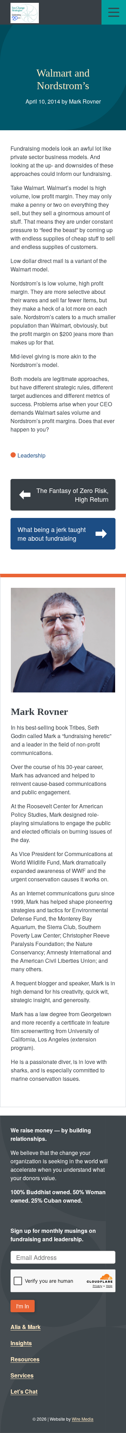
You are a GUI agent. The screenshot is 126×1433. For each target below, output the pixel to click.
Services (22, 1375)
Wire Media (82, 1419)
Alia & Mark (25, 1327)
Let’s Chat (23, 1391)
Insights (21, 1343)
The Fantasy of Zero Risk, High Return (72, 495)
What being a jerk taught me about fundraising (52, 534)
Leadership (32, 455)
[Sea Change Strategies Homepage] (24, 12)
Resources (25, 1359)
